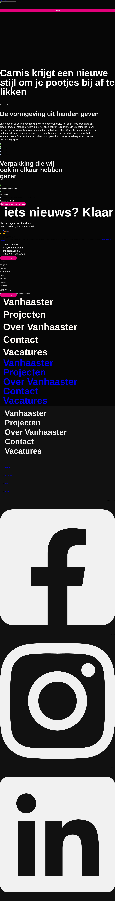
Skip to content (3, 0)
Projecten (24, 314)
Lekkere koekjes (25, 293)
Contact (20, 339)
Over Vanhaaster (40, 327)
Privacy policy (16, 293)
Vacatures (25, 352)
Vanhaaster (28, 301)
